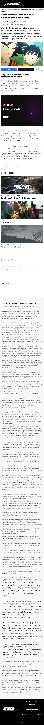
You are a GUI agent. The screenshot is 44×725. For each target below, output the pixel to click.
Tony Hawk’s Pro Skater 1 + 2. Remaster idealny (19, 198)
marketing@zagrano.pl (32, 707)
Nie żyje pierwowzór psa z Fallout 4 (15, 247)
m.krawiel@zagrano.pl (32, 712)
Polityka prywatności (22, 722)
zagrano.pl (3, 9)
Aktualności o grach (15, 9)
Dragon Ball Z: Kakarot (24, 131)
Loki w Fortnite (6, 222)
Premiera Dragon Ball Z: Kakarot (13, 81)
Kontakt (13, 722)
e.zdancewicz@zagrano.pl (32, 717)
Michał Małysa (5, 22)
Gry (8, 9)
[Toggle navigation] (39, 3)
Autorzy (7, 722)
